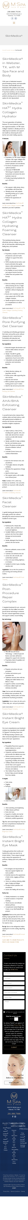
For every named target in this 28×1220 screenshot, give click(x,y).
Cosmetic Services (10, 50)
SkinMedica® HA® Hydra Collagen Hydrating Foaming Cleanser (13, 310)
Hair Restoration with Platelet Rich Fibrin (14, 1138)
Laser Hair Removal (14, 1146)
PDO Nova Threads (5, 1148)
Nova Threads (14, 1162)
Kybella (5, 1139)
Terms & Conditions (15, 1191)
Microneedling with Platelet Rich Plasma (14, 1153)
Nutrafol (22, 1137)
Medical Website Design (17, 1186)
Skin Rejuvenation (14, 1158)
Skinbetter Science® (22, 1146)
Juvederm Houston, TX (5, 1135)
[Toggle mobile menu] (14, 23)
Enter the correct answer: (14, 1016)
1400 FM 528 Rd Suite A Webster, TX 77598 (14, 14)
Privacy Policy (17, 1025)
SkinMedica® (22, 1143)
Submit (14, 1047)
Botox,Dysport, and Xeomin (5, 1129)
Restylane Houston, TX (5, 1143)
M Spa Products (22, 1133)
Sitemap (23, 1191)
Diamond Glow (14, 1131)
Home (3, 50)
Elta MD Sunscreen (22, 1140)
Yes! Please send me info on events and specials (14, 1012)
